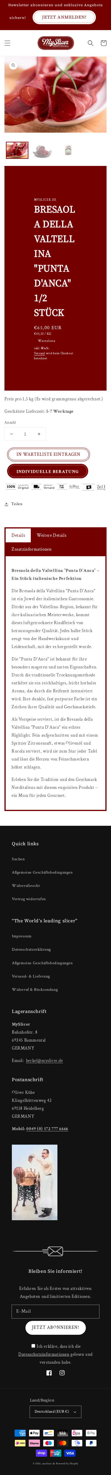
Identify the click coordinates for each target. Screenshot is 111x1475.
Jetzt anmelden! (64, 17)
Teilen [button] (16, 504)
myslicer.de (48, 1463)
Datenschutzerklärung (31, 949)
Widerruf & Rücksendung (35, 989)
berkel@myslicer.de (44, 1060)
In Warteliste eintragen (49, 454)
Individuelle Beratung (48, 471)
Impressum (21, 936)
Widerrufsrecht (26, 885)
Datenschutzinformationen (43, 1354)
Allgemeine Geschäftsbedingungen (42, 872)
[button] (7, 43)
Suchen (18, 859)
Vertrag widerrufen (29, 899)
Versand (39, 353)
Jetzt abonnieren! (55, 1327)
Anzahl (10, 422)
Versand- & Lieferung (31, 976)
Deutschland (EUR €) (52, 1411)
